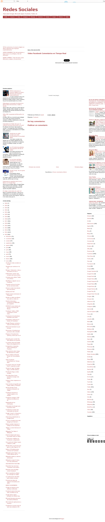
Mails (88, 321)
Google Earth (90, 276)
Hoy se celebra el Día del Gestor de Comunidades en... (13, 356)
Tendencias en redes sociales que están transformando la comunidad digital (17, 135)
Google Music (90, 286)
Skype (88, 359)
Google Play (90, 291)
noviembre (9, 238)
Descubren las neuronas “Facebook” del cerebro (12, 466)
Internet (89, 309)
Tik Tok (89, 376)
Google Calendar (91, 271)
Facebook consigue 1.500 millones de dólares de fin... (12, 399)
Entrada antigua (79, 167)
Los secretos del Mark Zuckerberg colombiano (16, 160)
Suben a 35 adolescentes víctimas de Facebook (12, 450)
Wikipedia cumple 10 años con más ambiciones (12, 460)
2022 (6, 210)
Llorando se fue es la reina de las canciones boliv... (13, 285)
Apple (88, 226)
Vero (88, 389)
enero (7, 261)
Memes (89, 324)
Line (88, 316)
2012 (6, 232)
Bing (88, 231)
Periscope (89, 346)
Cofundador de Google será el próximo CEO (13, 406)
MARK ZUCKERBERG (11, 485)
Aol (88, 221)
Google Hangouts (91, 281)
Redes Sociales (20, 9)
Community (90, 238)
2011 (6, 234)
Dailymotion (90, 243)
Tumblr (89, 384)
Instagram (25, 17)
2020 (6, 214)
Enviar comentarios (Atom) (60, 172)
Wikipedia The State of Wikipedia (11, 432)
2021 (6, 212)
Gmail (88, 266)
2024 (6, 205)
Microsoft (89, 326)
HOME (5, 17)
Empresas (89, 251)
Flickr (88, 261)
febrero (8, 258)
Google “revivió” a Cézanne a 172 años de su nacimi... (13, 414)
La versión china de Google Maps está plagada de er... (13, 343)
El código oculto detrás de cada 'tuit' (12, 191)
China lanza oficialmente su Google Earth (13, 417)
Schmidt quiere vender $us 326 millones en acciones (13, 339)
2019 (6, 216)
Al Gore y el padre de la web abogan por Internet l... (13, 421)
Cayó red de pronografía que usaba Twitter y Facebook (13, 384)
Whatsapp (33, 17)
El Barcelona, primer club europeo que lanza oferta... (13, 274)
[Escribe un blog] (50, 115)
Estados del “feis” (10, 291)
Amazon (89, 216)
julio (7, 247)
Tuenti (88, 382)
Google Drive (90, 273)
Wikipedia (89, 404)
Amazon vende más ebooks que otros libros (13, 288)
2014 (6, 227)
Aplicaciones (90, 223)
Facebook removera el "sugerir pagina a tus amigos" (12, 394)
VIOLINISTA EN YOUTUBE (13, 463)
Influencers (90, 301)
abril (7, 254)
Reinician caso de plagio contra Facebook (12, 470)
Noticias (89, 336)
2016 (6, 223)
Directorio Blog (93, 149)
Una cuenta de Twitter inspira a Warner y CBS (13, 442)
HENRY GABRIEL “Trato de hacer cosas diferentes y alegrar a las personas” (13, 58)
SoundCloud (90, 366)
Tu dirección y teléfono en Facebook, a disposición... (13, 439)
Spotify (89, 371)
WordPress (90, 407)
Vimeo (88, 394)
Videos (89, 392)
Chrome (89, 236)
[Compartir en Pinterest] (54, 115)
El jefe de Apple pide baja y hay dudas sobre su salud (13, 435)
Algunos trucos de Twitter (95, 178)
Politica (89, 351)
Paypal (89, 344)
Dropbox (89, 246)
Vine (88, 397)
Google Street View (92, 294)
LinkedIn (89, 319)
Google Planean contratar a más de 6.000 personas (13, 324)
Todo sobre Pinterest (95, 187)
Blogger (62, 518)
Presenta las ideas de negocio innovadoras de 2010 (12, 482)
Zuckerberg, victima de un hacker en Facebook (12, 320)
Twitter (67, 17)
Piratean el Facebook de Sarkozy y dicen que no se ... (13, 335)
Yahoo (88, 409)
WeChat (89, 399)
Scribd (88, 356)
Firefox (89, 258)
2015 (6, 225)
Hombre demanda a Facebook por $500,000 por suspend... (12, 302)
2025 (6, 203)
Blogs (19, 17)
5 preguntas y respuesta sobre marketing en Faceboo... (12, 347)
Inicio (57, 167)
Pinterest (61, 17)
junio (7, 249)
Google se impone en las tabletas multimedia (12, 488)
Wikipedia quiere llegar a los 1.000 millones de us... (13, 453)
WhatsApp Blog (93, 135)
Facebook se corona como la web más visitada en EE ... (13, 506)
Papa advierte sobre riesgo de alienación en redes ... (13, 351)
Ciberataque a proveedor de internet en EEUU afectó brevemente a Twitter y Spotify (13, 105)
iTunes (89, 314)
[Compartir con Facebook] (53, 115)
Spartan (89, 369)
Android (89, 218)
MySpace (89, 329)
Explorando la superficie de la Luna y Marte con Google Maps (12, 182)
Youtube (47, 17)
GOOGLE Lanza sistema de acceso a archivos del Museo (13, 307)
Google (54, 17)
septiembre (9, 243)
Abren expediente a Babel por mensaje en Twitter (12, 473)
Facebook (40, 17)
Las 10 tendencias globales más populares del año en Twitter (17, 148)
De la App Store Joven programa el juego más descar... (12, 377)
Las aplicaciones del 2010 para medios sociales (12, 477)
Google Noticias (91, 289)
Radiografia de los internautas (10, 403)
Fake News (90, 256)
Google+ (89, 296)
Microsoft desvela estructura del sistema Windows (13, 499)
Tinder (88, 379)
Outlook (89, 341)
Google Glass (90, 278)
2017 (6, 221)
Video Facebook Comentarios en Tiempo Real (12, 361)
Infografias (90, 304)
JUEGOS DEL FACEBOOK (96, 201)
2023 (6, 207)
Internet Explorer (91, 311)
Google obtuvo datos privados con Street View (13, 495)
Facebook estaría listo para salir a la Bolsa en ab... (13, 491)
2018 (6, 219)
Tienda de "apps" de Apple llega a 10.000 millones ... (13, 369)
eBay (88, 248)
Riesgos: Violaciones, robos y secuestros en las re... (13, 270)
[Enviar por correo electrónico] (48, 115)
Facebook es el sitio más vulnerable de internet (12, 410)
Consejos (89, 241)
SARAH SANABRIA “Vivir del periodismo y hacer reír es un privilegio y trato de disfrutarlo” (13, 54)
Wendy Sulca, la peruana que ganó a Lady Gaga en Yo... (13, 446)
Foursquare (90, 263)
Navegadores (90, 331)
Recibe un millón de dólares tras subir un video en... (13, 298)
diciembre (8, 236)
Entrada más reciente (34, 167)
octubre (8, 240)
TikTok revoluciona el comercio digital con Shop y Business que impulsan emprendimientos (13, 48)
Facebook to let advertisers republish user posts (13, 316)
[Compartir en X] (51, 115)
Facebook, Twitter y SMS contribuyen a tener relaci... (12, 312)
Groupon (89, 299)
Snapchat (12, 17)
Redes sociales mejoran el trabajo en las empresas (13, 424)
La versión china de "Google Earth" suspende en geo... (13, 365)
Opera (88, 339)
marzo (8, 256)
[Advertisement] (52, 32)
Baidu (88, 228)
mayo (7, 252)
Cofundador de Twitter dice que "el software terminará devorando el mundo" (13, 124)
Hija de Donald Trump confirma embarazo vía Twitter (12, 389)
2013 (6, 230)
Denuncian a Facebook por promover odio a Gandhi (13, 331)
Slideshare (90, 361)
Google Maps (90, 284)
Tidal (88, 374)
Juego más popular (93, 202)
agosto (8, 245)
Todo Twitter (92, 177)
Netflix (88, 334)
